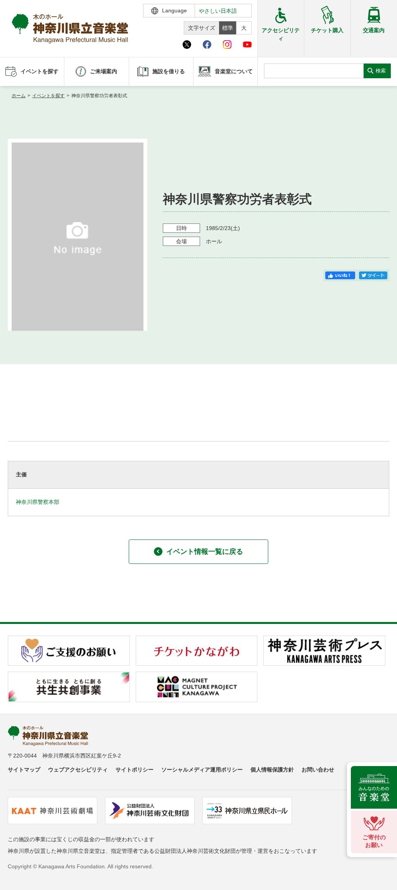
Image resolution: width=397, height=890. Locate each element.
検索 (381, 71)
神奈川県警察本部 (37, 502)
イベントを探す (48, 95)
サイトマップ (24, 769)
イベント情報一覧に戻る (204, 551)
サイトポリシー (135, 769)
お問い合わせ (318, 769)
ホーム (19, 95)
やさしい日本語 (218, 11)
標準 (227, 28)
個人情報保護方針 (272, 769)
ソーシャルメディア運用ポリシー (202, 769)
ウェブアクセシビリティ (78, 769)
